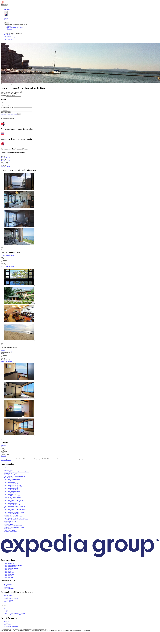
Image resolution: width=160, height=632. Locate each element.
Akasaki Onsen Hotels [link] (10, 34)
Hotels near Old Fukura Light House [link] (13, 495)
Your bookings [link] (8, 584)
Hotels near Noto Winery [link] (10, 494)
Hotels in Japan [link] (8, 39)
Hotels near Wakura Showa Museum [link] (13, 500)
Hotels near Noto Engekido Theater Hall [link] (14, 506)
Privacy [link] (6, 610)
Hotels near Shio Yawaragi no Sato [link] (13, 487)
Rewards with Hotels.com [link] (11, 626)
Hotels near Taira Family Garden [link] (12, 491)
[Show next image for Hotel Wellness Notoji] (2, 343)
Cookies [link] (6, 611)
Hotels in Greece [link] (8, 577)
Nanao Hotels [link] (7, 36)
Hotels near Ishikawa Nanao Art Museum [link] (15, 512)
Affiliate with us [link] (8, 595)
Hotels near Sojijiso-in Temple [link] (12, 479)
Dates (2, 94)
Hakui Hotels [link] (7, 522)
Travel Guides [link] (7, 624)
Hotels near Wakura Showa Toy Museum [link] (15, 509)
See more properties (6, 460)
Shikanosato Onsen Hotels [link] (11, 473)
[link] (18, 7)
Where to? (3, 92)
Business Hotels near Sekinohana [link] (13, 497)
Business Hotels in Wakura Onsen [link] (13, 516)
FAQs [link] (5, 585)
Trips (5, 19)
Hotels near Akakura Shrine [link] (11, 498)
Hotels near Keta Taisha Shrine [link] (12, 490)
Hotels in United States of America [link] (13, 565)
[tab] (6, 467)
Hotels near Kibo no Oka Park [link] (12, 501)
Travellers (3, 95)
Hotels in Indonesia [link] (9, 574)
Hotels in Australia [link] (9, 563)
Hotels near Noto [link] (8, 510)
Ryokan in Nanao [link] (8, 524)
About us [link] (6, 621)
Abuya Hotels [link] (7, 507)
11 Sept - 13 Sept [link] (5, 166)
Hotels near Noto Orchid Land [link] (12, 513)
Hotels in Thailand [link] (9, 572)
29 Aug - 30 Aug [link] (5, 157)
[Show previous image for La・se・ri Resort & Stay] (1, 247)
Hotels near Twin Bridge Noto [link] (12, 484)
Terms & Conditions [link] (9, 608)
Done (19, 114)
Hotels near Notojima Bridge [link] (11, 482)
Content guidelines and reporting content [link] (14, 613)
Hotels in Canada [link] (8, 569)
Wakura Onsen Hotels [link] (10, 521)
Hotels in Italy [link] (7, 571)
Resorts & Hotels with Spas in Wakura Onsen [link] (16, 519)
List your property (9, 16)
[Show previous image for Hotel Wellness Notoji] (1, 343)
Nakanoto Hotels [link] (8, 470)
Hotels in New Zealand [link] (10, 566)
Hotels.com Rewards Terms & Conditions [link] (15, 614)
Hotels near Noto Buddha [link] (11, 503)
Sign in (6, 23)
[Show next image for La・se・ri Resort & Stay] (2, 247)
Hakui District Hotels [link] (9, 530)
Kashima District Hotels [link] (10, 531)
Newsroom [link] (7, 597)
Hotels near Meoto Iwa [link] (10, 481)
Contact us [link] (7, 587)
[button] (80, 464)
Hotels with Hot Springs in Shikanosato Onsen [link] (16, 472)
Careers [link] (6, 623)
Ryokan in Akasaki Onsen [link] (11, 475)
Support (6, 18)
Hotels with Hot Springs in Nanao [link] (13, 525)
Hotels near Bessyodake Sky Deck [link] (13, 485)
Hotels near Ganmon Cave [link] (11, 488)
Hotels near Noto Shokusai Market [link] (13, 504)
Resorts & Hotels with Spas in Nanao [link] (14, 527)
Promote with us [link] (8, 600)
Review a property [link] (9, 588)
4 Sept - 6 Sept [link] (4, 163)
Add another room (5, 112)
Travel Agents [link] (7, 601)
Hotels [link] (5, 32)
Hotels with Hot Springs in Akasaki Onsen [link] (15, 476)
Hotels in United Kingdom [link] (11, 568)
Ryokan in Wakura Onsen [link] (11, 515)
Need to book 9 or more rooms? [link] (9, 114)
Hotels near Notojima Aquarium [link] (12, 492)
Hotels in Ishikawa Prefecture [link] (12, 37)
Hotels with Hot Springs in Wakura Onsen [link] (15, 518)
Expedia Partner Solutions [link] (11, 598)
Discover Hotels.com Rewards (15, 27)
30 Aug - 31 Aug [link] (5, 160)
